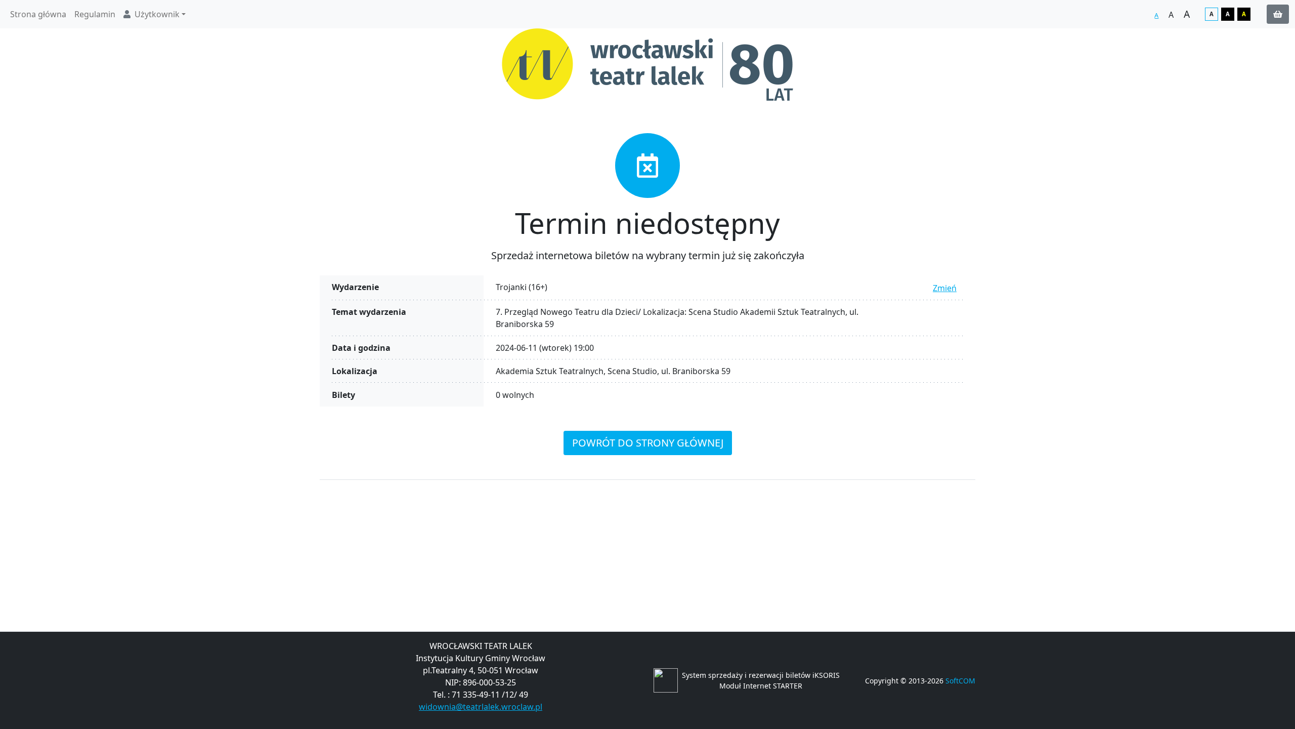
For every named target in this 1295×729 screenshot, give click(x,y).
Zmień (945, 288)
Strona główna (38, 14)
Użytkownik (157, 14)
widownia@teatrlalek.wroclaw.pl (480, 706)
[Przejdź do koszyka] (1278, 14)
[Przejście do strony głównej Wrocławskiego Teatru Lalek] (647, 64)
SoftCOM (960, 680)
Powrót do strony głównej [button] (647, 443)
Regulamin (94, 14)
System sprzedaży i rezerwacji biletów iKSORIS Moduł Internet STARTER (761, 680)
